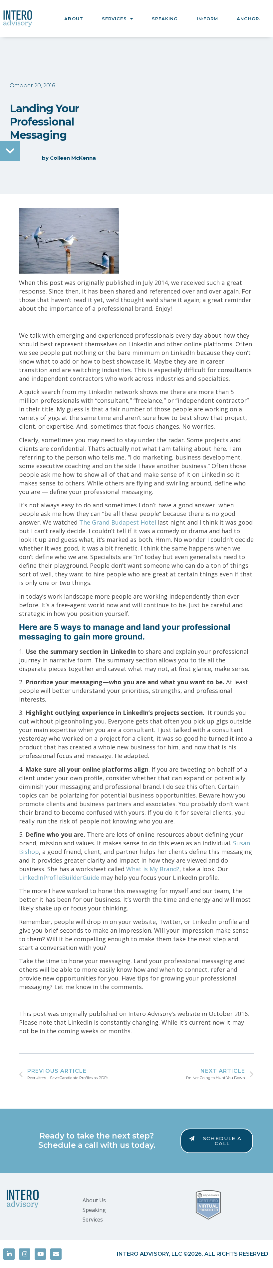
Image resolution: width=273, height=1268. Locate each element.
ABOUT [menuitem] (73, 18)
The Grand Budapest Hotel (117, 522)
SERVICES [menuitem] (114, 18)
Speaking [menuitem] (94, 1210)
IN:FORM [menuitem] (207, 18)
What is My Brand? (152, 869)
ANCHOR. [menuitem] (248, 18)
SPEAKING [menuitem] (165, 18)
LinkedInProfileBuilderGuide (59, 878)
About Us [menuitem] (94, 1200)
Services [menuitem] (93, 1219)
